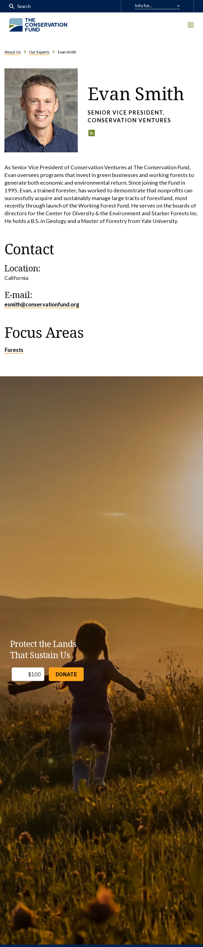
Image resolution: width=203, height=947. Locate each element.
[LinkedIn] (92, 133)
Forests (13, 349)
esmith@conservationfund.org (41, 304)
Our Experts (39, 51)
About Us (12, 51)
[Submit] (11, 6)
